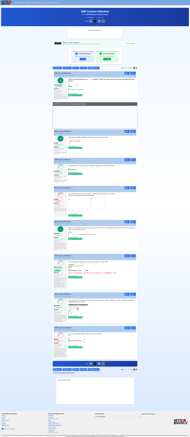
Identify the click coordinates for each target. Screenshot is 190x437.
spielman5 (57, 233)
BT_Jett (56, 143)
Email (3, 418)
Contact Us (51, 430)
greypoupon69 (58, 85)
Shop (40, 2)
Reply (127, 73)
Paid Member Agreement (55, 425)
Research (28, 2)
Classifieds (35, 2)
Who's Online (5, 420)
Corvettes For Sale (53, 418)
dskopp (56, 339)
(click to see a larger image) (74, 340)
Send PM (56, 88)
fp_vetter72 (57, 171)
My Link (70, 86)
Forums (17, 2)
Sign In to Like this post (76, 95)
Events (3, 423)
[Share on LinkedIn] (99, 21)
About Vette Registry (53, 423)
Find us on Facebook (9, 428)
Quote (132, 73)
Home (3, 415)
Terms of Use (52, 427)
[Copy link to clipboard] (103, 21)
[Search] (59, 2)
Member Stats (5, 425)
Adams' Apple (58, 267)
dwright (56, 199)
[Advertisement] (95, 34)
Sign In (83, 59)
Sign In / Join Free (52, 2)
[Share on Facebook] (90, 21)
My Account (51, 422)
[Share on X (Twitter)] (95, 21)
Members (22, 2)
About (44, 2)
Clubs (3, 422)
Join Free (108, 59)
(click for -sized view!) (75, 270)
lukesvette (57, 305)
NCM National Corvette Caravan (97, 14)
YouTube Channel (53, 432)
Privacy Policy (52, 428)
